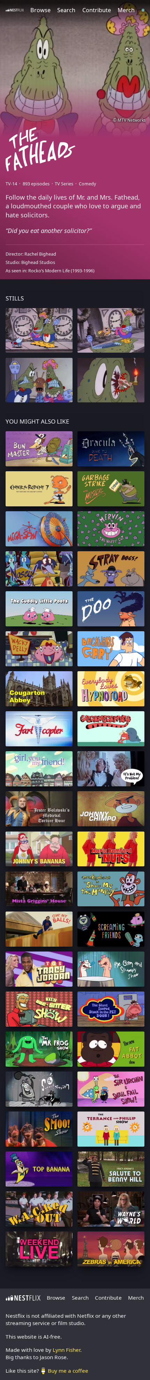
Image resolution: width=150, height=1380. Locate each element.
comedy (87, 184)
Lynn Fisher (66, 1349)
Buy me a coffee (68, 1370)
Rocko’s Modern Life (49, 271)
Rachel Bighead (40, 254)
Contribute (96, 10)
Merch (126, 10)
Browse (40, 10)
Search (66, 10)
